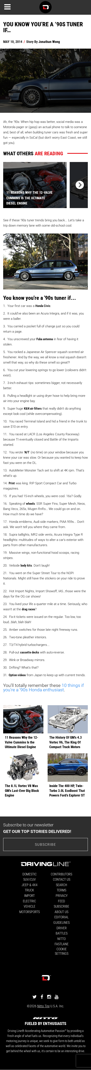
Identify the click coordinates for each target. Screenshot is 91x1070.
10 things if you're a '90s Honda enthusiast (43, 687)
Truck (29, 890)
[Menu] (7, 7)
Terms (61, 890)
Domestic (29, 874)
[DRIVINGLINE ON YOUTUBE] (56, 996)
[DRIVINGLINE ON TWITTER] (34, 996)
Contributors (61, 874)
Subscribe (45, 844)
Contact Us (61, 879)
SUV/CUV (29, 879)
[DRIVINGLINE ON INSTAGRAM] (49, 996)
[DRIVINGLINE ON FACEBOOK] (42, 996)
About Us (61, 911)
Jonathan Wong (49, 41)
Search (61, 885)
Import (29, 895)
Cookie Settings (61, 951)
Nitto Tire (43, 1006)
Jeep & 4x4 (29, 885)
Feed (61, 901)
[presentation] (79, 185)
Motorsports (29, 911)
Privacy (62, 895)
